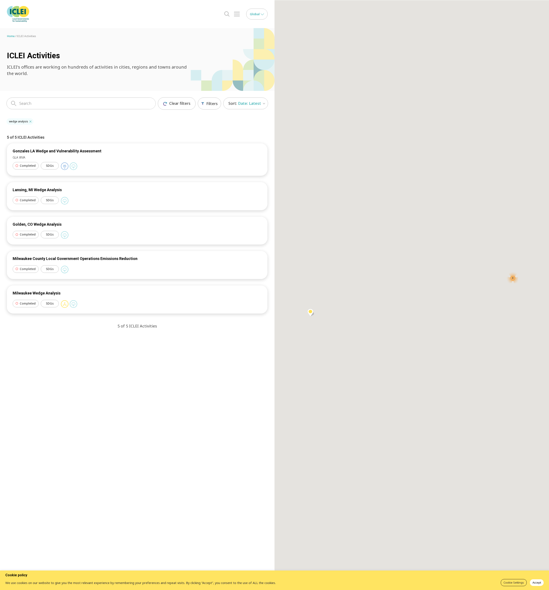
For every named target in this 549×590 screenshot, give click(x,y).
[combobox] (245, 103)
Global (255, 14)
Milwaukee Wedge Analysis (36, 293)
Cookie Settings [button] (514, 582)
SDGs (50, 166)
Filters (212, 103)
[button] (30, 121)
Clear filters (179, 103)
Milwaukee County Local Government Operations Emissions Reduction (75, 258)
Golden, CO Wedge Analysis (37, 224)
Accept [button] (536, 582)
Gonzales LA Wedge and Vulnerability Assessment (57, 151)
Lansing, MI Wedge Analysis (37, 190)
